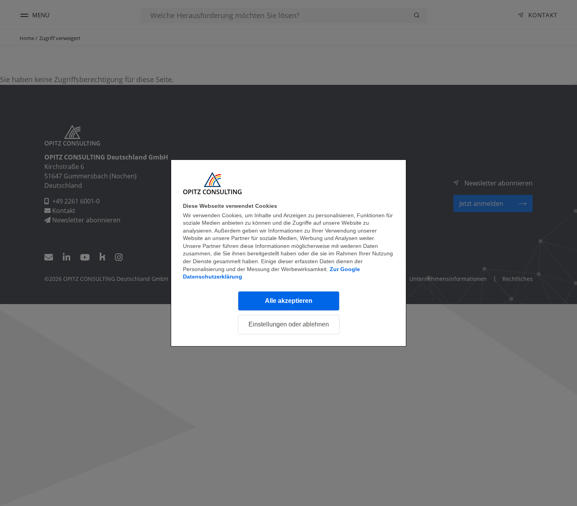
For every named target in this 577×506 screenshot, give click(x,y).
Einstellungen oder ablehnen (288, 324)
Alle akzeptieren (288, 300)
